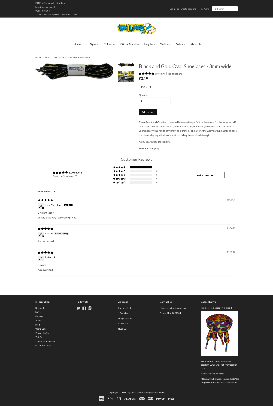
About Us (39, 320)
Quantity (144, 94)
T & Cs (38, 337)
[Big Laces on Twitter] (78, 308)
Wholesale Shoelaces (45, 341)
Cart (206, 8)
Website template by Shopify (150, 392)
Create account (188, 8)
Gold (47, 57)
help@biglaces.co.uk (45, 7)
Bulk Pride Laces (43, 345)
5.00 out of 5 (75, 172)
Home (38, 57)
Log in (173, 8)
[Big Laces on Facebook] (84, 308)
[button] (147, 73)
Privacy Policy (42, 333)
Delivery (39, 316)
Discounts (40, 308)
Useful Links (40, 329)
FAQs (37, 312)
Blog (37, 324)
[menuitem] (76, 44)
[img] (45, 200)
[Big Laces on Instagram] (89, 308)
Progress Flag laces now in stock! (216, 308)
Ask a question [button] (205, 175)
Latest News (208, 301)
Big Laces (131, 392)
